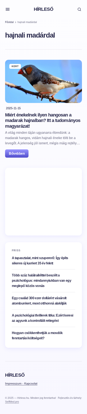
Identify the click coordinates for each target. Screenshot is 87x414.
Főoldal (9, 22)
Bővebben (17, 153)
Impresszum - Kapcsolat (21, 383)
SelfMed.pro (12, 401)
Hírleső (43, 9)
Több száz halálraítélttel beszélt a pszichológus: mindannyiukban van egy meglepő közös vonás (41, 280)
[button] (7, 9)
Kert (15, 66)
